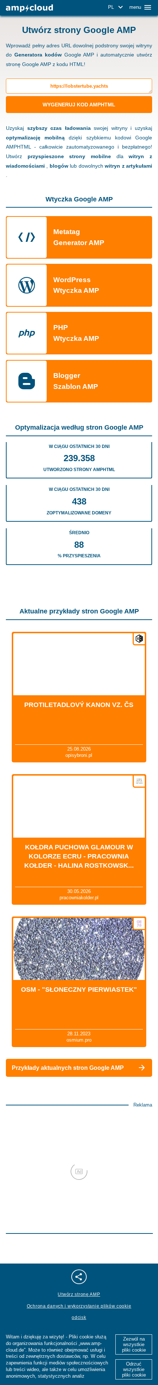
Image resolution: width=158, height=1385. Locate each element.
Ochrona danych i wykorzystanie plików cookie (79, 1306)
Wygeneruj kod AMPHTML (79, 104)
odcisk (79, 1317)
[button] (116, 7)
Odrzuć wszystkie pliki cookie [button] (134, 1369)
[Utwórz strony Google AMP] (29, 8)
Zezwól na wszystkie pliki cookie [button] (134, 1344)
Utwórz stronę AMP (79, 1294)
